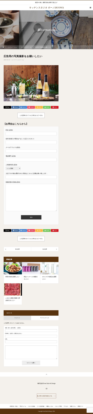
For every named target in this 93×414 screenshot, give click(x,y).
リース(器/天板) (40, 406)
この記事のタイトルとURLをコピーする (31, 115)
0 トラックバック (45, 317)
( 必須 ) (13, 327)
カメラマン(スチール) (17, 60)
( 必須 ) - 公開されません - (13, 333)
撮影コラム (73, 406)
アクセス (66, 406)
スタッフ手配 (58, 406)
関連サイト (80, 406)
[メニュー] (90, 7)
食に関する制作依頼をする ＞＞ (46, 396)
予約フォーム (23, 406)
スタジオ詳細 (31, 406)
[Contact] (46, 388)
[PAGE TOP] (46, 374)
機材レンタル (49, 406)
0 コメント (17, 317)
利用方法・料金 (14, 406)
